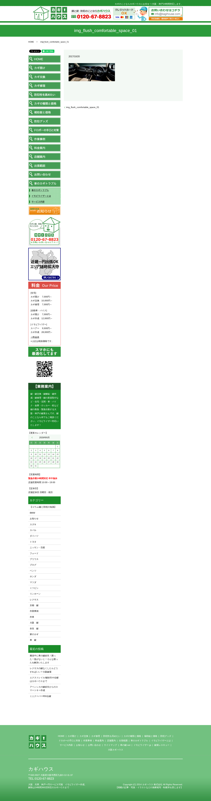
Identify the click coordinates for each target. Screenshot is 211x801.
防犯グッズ (165, 736)
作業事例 (34, 611)
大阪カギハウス (115, 749)
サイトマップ (110, 745)
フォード (34, 553)
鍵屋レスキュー (161, 745)
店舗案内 (111, 740)
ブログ (33, 565)
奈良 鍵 (34, 628)
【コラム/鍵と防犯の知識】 (43, 507)
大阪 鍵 (34, 622)
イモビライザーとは (161, 740)
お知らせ (34, 518)
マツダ (33, 582)
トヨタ (33, 541)
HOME (31, 42)
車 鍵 (33, 640)
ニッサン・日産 (37, 547)
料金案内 (99, 740)
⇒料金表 (35, 337)
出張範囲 (123, 740)
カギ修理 (95, 736)
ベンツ (33, 570)
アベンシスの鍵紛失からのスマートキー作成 (44, 688)
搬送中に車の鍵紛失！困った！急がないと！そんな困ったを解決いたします (44, 659)
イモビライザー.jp (142, 745)
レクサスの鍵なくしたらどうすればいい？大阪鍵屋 (44, 670)
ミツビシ (34, 588)
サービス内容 (66, 745)
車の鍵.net (125, 745)
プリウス (34, 559)
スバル (33, 530)
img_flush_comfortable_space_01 (82, 107)
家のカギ (34, 634)
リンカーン (35, 593)
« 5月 (32, 437)
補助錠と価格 (150, 736)
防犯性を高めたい (111, 736)
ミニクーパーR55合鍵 (40, 696)
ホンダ (33, 576)
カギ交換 (84, 736)
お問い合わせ (94, 745)
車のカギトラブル (139, 740)
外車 (32, 617)
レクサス (34, 599)
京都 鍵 (34, 605)
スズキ (33, 524)
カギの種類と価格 (132, 736)
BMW (32, 513)
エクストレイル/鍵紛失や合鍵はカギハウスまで (44, 679)
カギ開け (72, 736)
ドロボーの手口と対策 (69, 740)
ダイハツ (34, 536)
